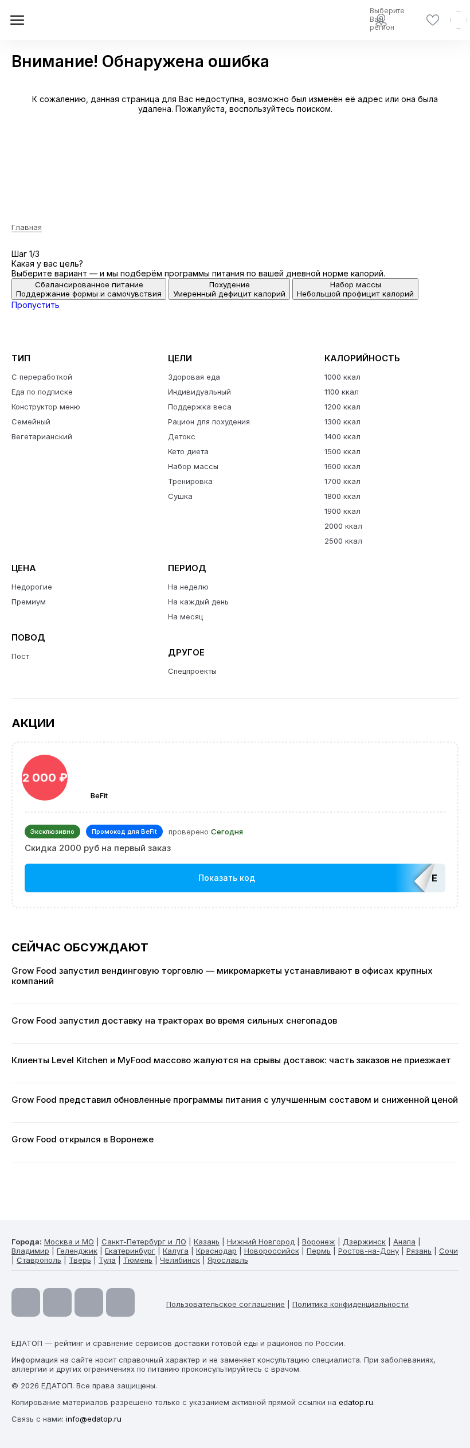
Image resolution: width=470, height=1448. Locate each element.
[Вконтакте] (120, 1302)
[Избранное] (432, 20)
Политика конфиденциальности (350, 1304)
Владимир (30, 1250)
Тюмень (137, 1259)
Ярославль (227, 1259)
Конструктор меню (45, 406)
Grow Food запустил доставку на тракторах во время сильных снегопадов (174, 1021)
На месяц (185, 616)
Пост (20, 656)
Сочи (448, 1250)
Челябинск (180, 1259)
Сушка (180, 496)
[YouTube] (25, 1302)
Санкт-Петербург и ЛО (143, 1241)
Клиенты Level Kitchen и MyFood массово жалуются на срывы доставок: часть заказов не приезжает (231, 1060)
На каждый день (198, 601)
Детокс (181, 436)
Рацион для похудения (209, 421)
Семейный (30, 421)
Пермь (319, 1250)
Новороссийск (271, 1250)
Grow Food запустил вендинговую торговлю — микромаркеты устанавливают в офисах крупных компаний (222, 976)
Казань (207, 1241)
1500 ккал (342, 451)
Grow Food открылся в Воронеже (82, 1139)
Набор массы (193, 466)
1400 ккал (342, 436)
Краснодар (216, 1250)
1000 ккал (342, 376)
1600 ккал (342, 466)
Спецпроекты (192, 671)
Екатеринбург (130, 1250)
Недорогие (31, 586)
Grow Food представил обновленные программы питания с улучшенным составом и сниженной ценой (234, 1100)
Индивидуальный (199, 391)
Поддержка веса (200, 406)
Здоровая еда (194, 376)
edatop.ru (356, 1402)
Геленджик (77, 1250)
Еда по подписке (42, 391)
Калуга (176, 1250)
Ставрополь (39, 1259)
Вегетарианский (41, 436)
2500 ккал (343, 540)
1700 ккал (342, 481)
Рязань (419, 1250)
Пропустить (35, 305)
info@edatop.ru (94, 1418)
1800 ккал (342, 496)
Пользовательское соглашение (225, 1304)
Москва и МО (69, 1241)
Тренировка (190, 481)
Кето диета (188, 451)
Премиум (28, 601)
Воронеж (318, 1241)
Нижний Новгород (261, 1241)
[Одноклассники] (89, 1302)
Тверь (80, 1259)
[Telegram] (57, 1302)
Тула (107, 1259)
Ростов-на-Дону (368, 1250)
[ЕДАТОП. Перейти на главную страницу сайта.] (91, 20)
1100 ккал (341, 391)
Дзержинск (364, 1241)
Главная (26, 227)
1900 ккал (342, 511)
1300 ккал (342, 421)
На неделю (188, 586)
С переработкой (41, 376)
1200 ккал (342, 406)
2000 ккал (343, 525)
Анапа (404, 1241)
